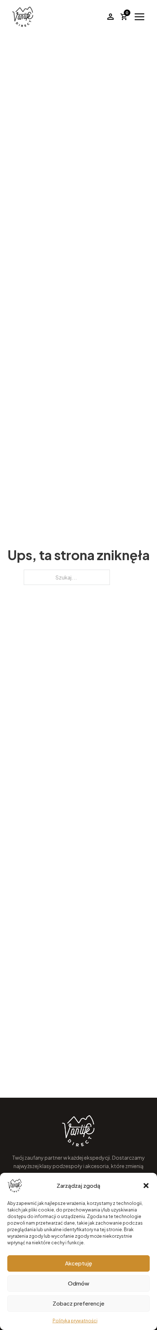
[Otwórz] (139, 17)
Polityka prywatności (75, 1320)
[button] (146, 1185)
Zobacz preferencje (78, 1303)
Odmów (78, 1283)
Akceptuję (78, 1263)
